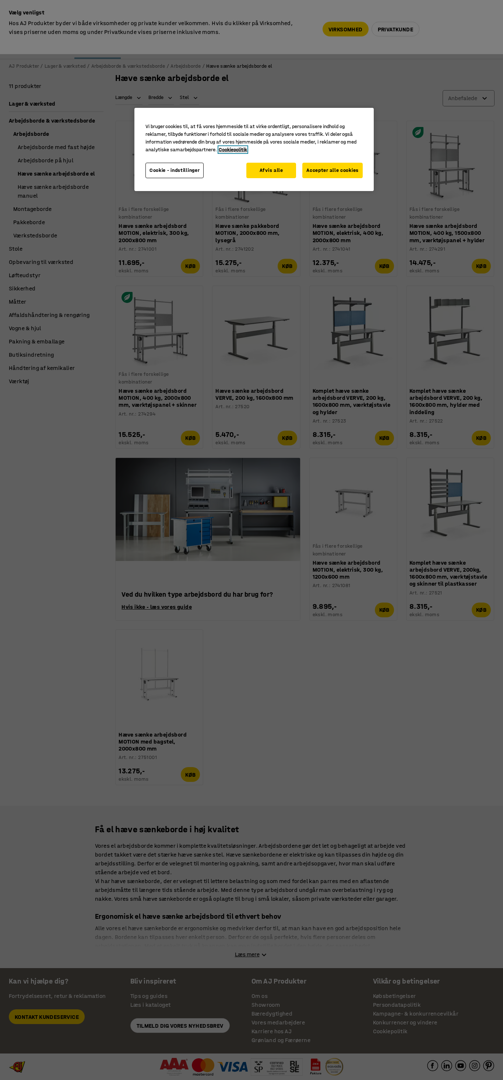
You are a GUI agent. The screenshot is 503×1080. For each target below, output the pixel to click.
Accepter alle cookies (332, 170)
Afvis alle (271, 170)
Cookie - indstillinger (175, 170)
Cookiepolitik (233, 150)
